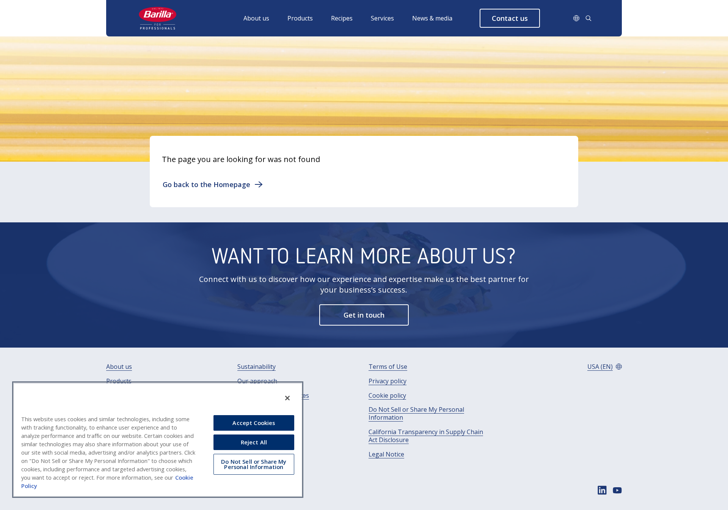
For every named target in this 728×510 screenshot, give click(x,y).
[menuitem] (265, 18)
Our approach (257, 381)
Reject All (254, 442)
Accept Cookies (253, 423)
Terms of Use (388, 367)
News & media (432, 18)
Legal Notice (386, 454)
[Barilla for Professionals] (158, 18)
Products (300, 18)
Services (382, 18)
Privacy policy (387, 381)
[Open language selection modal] (576, 18)
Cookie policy (387, 396)
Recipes (342, 18)
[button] (510, 18)
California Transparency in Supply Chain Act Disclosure (426, 436)
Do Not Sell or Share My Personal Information (416, 414)
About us (256, 18)
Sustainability (256, 367)
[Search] (588, 18)
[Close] (287, 398)
